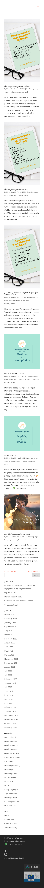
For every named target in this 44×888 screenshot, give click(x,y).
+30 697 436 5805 (15, 845)
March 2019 (9, 703)
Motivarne (8, 781)
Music (6, 785)
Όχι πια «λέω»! (10, 593)
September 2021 (11, 663)
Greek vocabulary (10, 92)
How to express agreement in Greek (15, 189)
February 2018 (10, 727)
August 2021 (9, 667)
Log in (6, 815)
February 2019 (10, 707)
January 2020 (10, 683)
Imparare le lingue (12, 757)
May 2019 (8, 695)
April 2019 (8, 699)
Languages (35, 379)
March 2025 (9, 614)
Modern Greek (10, 777)
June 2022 (8, 647)
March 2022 (9, 655)
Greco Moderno (10, 741)
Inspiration (8, 761)
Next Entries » (34, 571)
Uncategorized (22, 92)
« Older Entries (10, 571)
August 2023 (9, 631)
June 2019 (8, 691)
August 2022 (9, 643)
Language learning (23, 379)
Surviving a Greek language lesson (18, 601)
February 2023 (10, 639)
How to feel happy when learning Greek (17, 534)
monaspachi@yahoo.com (15, 841)
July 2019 (8, 687)
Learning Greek (22, 195)
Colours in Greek (11, 605)
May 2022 (8, 651)
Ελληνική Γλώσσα (11, 801)
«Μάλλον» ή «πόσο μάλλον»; (14, 373)
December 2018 (11, 715)
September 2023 (11, 626)
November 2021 (11, 659)
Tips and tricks (10, 793)
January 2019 (10, 711)
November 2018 (11, 719)
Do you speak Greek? (13, 597)
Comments (10, 823)
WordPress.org (10, 827)
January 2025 (10, 622)
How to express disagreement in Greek (16, 86)
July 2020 (8, 675)
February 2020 (10, 679)
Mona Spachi (11, 89)
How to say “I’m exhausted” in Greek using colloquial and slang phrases (21, 294)
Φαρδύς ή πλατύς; (10, 455)
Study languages (11, 789)
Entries (9, 819)
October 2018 (10, 723)
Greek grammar (32, 297)
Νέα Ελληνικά (9, 806)
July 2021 (8, 671)
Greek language (31, 89)
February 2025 (10, 618)
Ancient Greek (10, 737)
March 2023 (9, 635)
